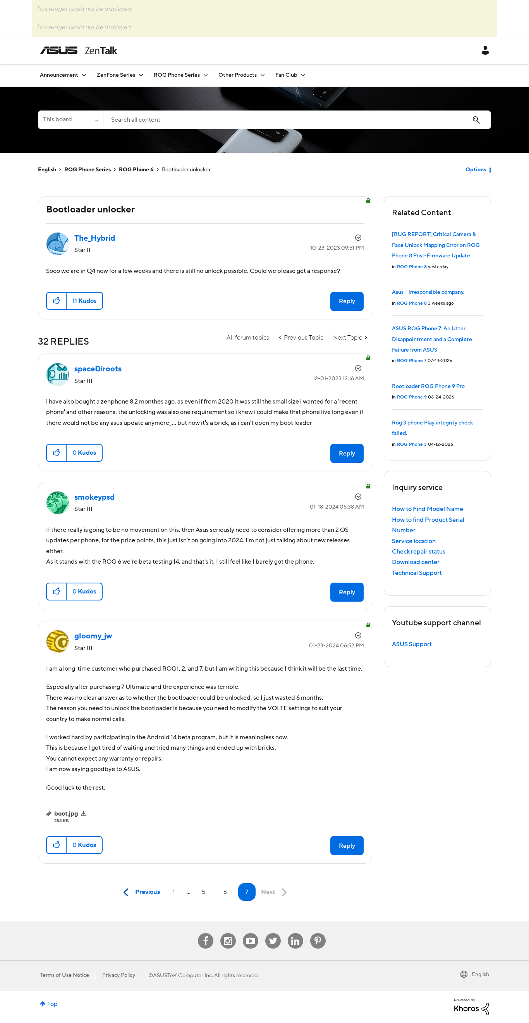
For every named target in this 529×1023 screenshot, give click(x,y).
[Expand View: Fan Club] (303, 75)
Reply (347, 301)
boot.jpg (66, 814)
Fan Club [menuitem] (286, 75)
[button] (57, 301)
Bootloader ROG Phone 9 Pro (428, 386)
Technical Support (417, 573)
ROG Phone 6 (136, 169)
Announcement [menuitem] (59, 75)
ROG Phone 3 (412, 444)
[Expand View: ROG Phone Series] (206, 75)
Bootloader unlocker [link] (186, 169)
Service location (414, 541)
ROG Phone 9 (412, 397)
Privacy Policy (118, 975)
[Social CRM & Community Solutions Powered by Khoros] (471, 1006)
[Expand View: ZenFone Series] (141, 75)
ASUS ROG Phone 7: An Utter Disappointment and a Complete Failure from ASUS (432, 339)
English (47, 169)
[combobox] (297, 119)
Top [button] (52, 1004)
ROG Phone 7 (411, 361)
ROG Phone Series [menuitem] (177, 75)
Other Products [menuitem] (237, 75)
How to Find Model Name (427, 509)
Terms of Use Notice (64, 975)
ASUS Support (412, 644)
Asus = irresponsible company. (428, 292)
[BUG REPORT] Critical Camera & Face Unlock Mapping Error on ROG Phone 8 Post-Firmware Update (436, 245)
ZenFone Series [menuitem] (116, 75)
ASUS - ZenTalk (78, 50)
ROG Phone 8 (412, 267)
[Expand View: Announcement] (84, 75)
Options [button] (475, 169)
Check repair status (418, 551)
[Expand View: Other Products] (262, 75)
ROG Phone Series (87, 169)
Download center (416, 562)
